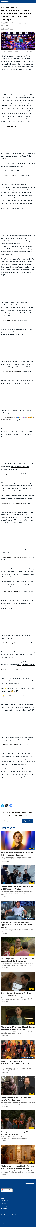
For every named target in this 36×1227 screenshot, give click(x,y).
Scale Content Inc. (30, 1183)
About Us (3, 1198)
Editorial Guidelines (5, 1200)
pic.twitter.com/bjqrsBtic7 (21, 367)
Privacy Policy (4, 1203)
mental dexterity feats (25, 111)
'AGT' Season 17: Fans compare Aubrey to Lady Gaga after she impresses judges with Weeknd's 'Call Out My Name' (18, 156)
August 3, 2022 (22, 320)
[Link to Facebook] (1, 1214)
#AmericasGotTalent (22, 466)
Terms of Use (4, 1208)
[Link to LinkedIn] (15, 1215)
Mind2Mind (5, 56)
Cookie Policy (4, 1206)
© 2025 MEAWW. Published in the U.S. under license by (13, 1183)
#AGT (11, 315)
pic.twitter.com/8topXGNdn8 (10, 171)
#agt (8, 413)
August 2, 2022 (24, 175)
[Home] (5, 1)
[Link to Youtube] (9, 1214)
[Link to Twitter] (7, 1214)
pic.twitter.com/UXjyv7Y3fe (10, 469)
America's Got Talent (16, 59)
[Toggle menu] (33, 2)
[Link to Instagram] (4, 1214)
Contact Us (3, 1211)
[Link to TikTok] (12, 1215)
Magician (8, 100)
